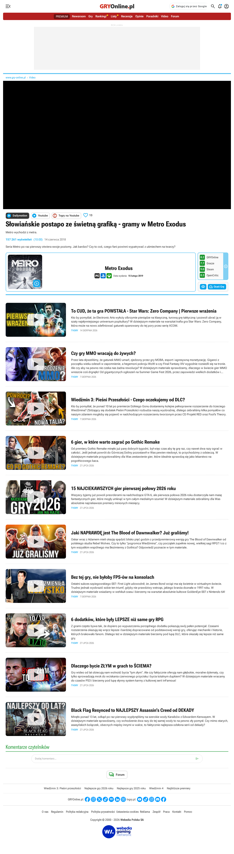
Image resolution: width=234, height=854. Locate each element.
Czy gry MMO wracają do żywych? (117, 364)
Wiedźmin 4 (156, 788)
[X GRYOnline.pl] (99, 799)
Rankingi (100, 16)
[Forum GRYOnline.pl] (123, 799)
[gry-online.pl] (117, 6)
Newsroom (79, 16)
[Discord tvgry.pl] (157, 799)
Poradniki (152, 16)
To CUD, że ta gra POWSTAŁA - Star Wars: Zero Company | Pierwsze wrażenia (117, 320)
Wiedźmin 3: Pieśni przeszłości (62, 788)
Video (164, 16)
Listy (114, 16)
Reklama (145, 811)
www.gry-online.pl (16, 77)
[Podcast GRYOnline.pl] (111, 799)
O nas (45, 811)
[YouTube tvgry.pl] (139, 799)
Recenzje (127, 16)
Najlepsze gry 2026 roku (98, 788)
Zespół (156, 811)
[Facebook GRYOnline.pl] (87, 799)
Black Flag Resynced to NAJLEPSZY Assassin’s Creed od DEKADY (117, 719)
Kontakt (176, 811)
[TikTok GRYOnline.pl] (105, 799)
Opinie (139, 16)
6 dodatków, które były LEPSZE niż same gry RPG (117, 630)
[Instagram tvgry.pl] (151, 799)
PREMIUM (62, 16)
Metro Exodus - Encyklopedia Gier (100, 272)
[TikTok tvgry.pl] (145, 799)
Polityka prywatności (103, 811)
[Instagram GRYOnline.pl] (93, 799)
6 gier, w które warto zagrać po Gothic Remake (117, 453)
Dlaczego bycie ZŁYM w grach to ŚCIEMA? (117, 675)
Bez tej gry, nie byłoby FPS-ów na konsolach (117, 586)
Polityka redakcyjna (77, 811)
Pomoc (188, 811)
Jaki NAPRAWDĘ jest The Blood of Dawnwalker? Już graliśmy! (117, 541)
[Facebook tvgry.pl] (163, 799)
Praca (166, 811)
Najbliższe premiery (178, 788)
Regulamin (57, 811)
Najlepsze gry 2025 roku (131, 788)
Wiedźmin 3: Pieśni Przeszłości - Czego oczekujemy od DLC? (117, 408)
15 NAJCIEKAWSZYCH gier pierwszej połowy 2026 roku (117, 497)
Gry (90, 16)
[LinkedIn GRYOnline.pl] (117, 799)
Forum (175, 16)
